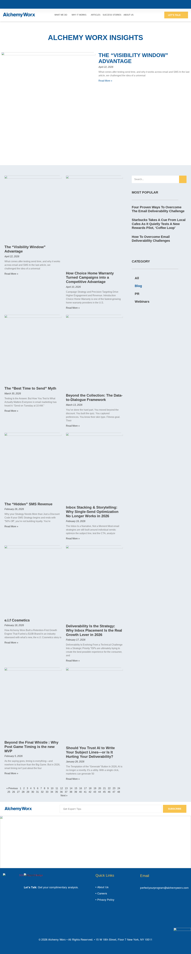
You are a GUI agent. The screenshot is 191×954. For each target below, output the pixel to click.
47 (114, 792)
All (137, 278)
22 (109, 788)
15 (75, 788)
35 (56, 792)
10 (52, 788)
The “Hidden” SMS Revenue (28, 504)
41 (85, 792)
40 (80, 792)
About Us (102, 887)
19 (95, 788)
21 (104, 788)
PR (137, 294)
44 (99, 792)
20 (99, 788)
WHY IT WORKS (79, 15)
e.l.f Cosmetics (17, 620)
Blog (138, 286)
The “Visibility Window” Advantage (133, 58)
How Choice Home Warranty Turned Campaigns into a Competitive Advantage (90, 277)
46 (109, 792)
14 (71, 788)
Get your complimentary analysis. (58, 887)
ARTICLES (95, 15)
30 (32, 792)
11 (57, 788)
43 (94, 792)
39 (75, 792)
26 (13, 792)
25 (8, 792)
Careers (102, 893)
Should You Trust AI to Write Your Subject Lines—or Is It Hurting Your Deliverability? (90, 752)
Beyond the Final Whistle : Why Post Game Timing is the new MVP (31, 746)
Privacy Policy (105, 899)
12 (61, 788)
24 (118, 788)
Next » (64, 795)
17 (85, 788)
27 (18, 792)
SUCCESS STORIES (112, 15)
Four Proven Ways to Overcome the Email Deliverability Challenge (158, 209)
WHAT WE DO (60, 15)
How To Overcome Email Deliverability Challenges (151, 238)
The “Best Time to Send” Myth (30, 388)
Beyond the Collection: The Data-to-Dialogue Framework (94, 397)
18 (90, 788)
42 (90, 792)
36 (61, 792)
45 (104, 792)
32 (42, 792)
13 (66, 788)
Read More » (105, 80)
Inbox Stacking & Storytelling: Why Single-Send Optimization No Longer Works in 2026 (92, 511)
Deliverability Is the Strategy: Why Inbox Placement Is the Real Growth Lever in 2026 (94, 630)
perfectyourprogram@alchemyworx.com (164, 887)
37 (66, 792)
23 (114, 788)
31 (37, 792)
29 (28, 792)
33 (47, 792)
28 (23, 792)
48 (118, 792)
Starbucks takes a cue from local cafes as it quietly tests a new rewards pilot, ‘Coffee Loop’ (158, 224)
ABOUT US (129, 15)
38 (71, 792)
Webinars (142, 301)
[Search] (183, 179)
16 (80, 788)
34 (51, 792)
